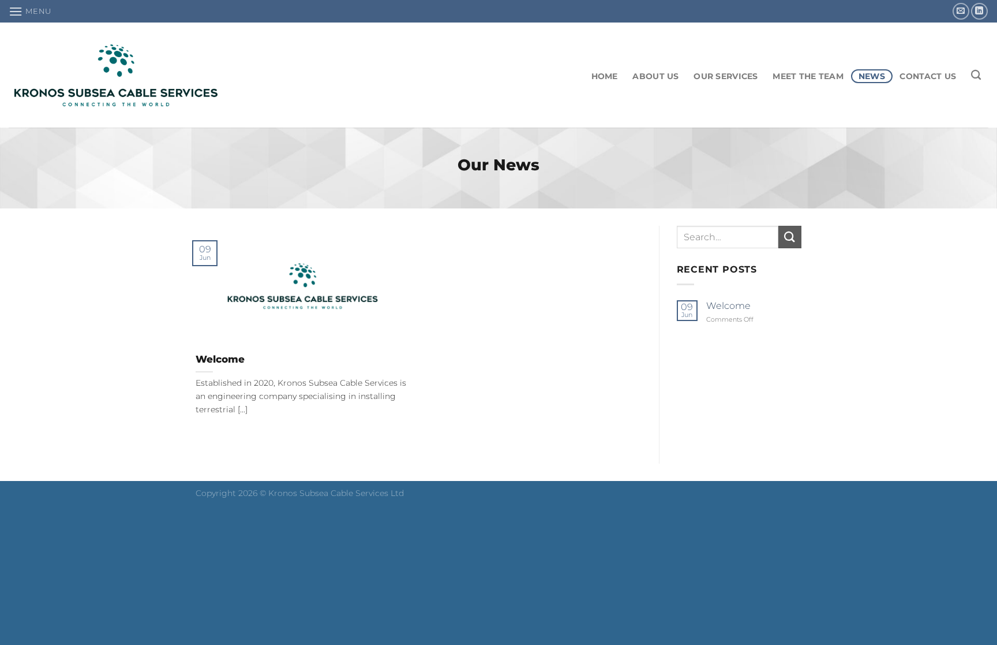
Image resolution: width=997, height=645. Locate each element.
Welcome (220, 359)
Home (604, 76)
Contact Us (927, 76)
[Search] (976, 75)
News (872, 76)
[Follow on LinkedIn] (979, 11)
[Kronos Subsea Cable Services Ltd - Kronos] (116, 75)
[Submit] (789, 237)
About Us (655, 76)
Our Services (726, 76)
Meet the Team (808, 76)
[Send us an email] (961, 11)
